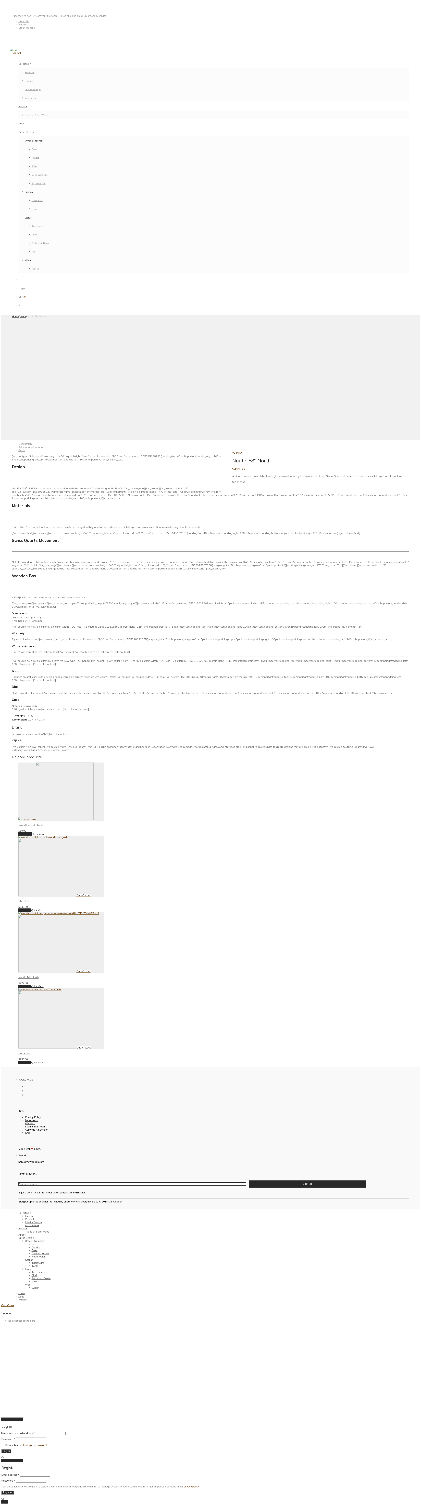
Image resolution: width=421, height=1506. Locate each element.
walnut (57, 750)
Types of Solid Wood (36, 115)
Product (29, 80)
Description (25, 443)
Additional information (31, 447)
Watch (35, 268)
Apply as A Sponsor (36, 1129)
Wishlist (23, 24)
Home (15, 316)
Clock (34, 234)
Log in (6, 1451)
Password (8, 1439)
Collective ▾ (24, 63)
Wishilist (30, 1123)
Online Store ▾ (26, 132)
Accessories (38, 226)
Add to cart (25, 834)
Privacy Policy (33, 1117)
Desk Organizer (40, 174)
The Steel (24, 1053)
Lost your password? (35, 1445)
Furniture (30, 72)
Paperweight (39, 183)
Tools (34, 208)
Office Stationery (34, 140)
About (21, 123)
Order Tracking (26, 27)
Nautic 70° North (28, 977)
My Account (31, 1120)
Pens (34, 149)
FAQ (27, 1132)
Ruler (34, 166)
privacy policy (191, 1486)
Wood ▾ (22, 106)
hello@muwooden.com (31, 1161)
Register (7, 1492)
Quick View (38, 834)
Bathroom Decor (41, 243)
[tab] (213, 443)
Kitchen (29, 191)
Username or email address (18, 1433)
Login (21, 288)
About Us (23, 21)
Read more (24, 910)
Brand (21, 450)
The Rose (24, 901)
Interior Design (33, 89)
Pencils (35, 157)
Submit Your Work (35, 1126)
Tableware (37, 200)
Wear (28, 260)
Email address (10, 1474)
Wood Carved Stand (30, 825)
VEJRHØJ (237, 452)
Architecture (31, 98)
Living (28, 217)
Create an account (12, 1460)
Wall (34, 251)
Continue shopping (12, 1419)
